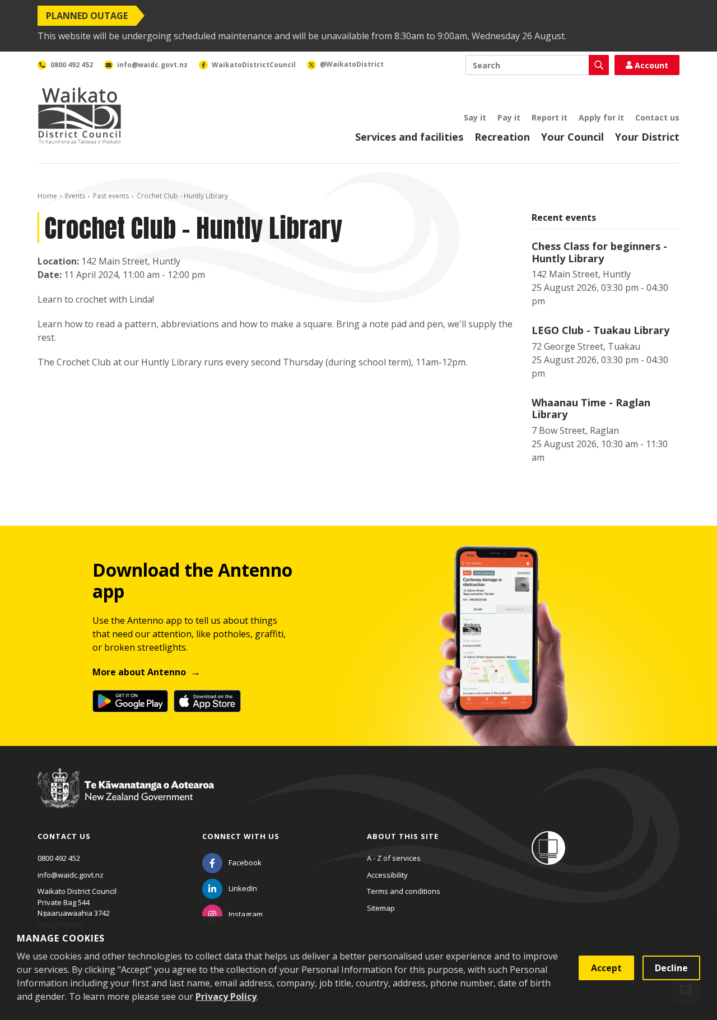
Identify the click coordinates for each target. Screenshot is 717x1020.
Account (651, 65)
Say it (475, 117)
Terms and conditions (403, 891)
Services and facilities (409, 136)
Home (47, 196)
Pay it (508, 117)
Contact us (657, 117)
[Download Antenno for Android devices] (130, 701)
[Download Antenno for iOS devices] (207, 701)
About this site (403, 836)
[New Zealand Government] (126, 799)
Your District (647, 136)
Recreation (502, 136)
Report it (549, 117)
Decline (671, 968)
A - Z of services (394, 858)
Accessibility (387, 875)
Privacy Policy (226, 996)
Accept (606, 968)
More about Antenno (139, 672)
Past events (111, 196)
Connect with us (241, 836)
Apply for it (601, 117)
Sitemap (381, 908)
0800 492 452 (59, 858)
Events (75, 196)
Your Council (572, 136)
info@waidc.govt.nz (71, 875)
